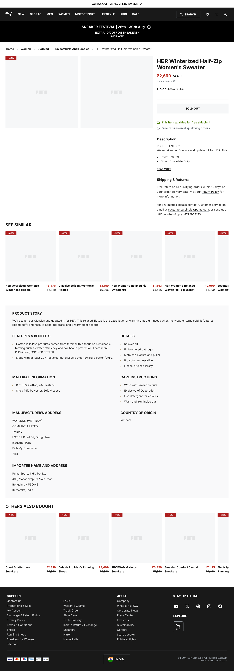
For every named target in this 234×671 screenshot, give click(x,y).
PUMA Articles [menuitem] (126, 639)
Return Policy (210, 191)
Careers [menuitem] (122, 629)
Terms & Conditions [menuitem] (19, 625)
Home (10, 49)
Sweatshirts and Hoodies (72, 49)
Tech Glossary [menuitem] (72, 620)
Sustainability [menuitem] (125, 625)
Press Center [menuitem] (125, 615)
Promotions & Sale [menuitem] (19, 605)
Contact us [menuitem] (14, 601)
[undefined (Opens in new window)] (178, 626)
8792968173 (192, 214)
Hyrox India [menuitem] (70, 639)
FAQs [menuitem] (66, 601)
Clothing (43, 49)
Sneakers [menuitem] (69, 629)
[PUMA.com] (8, 14)
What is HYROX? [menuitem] (127, 605)
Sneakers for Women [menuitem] (20, 639)
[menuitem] (21, 14)
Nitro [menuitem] (66, 634)
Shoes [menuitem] (11, 629)
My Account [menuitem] (14, 610)
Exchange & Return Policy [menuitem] (23, 615)
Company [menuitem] (123, 601)
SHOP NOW (117, 36)
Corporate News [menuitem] (127, 610)
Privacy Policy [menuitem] (16, 620)
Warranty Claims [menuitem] (74, 605)
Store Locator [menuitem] (126, 634)
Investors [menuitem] (123, 620)
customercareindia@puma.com (188, 209)
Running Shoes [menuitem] (16, 634)
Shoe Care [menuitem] (70, 615)
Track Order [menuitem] (71, 610)
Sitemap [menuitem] (12, 644)
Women (26, 49)
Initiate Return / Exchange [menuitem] (80, 625)
